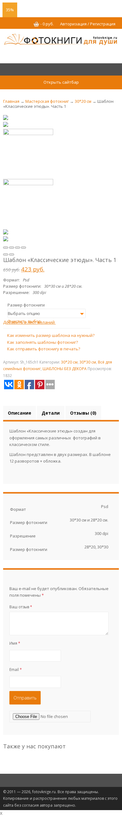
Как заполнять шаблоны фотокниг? (42, 342)
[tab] (19, 413)
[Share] (11, 248)
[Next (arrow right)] (11, 254)
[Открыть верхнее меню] (61, 7)
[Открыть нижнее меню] (61, 781)
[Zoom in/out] (23, 248)
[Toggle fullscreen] (17, 248)
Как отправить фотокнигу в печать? (43, 349)
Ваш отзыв (20, 607)
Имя (14, 643)
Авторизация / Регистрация (87, 24)
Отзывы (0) (83, 413)
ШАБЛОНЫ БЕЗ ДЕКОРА (65, 368)
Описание (19, 413)
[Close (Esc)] (5, 248)
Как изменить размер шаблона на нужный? (50, 335)
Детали (51, 413)
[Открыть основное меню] (61, 70)
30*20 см (83, 101)
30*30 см (87, 362)
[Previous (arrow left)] (5, 254)
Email (15, 669)
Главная (11, 101)
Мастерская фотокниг (47, 101)
